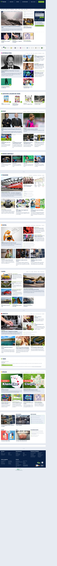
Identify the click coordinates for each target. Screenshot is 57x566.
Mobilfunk (11, 1)
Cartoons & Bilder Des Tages (11, 93)
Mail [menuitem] (24, 9)
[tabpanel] (12, 21)
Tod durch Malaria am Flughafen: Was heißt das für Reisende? (28, 16)
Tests (30, 271)
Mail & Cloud (33, 1)
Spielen (4, 372)
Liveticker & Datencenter (41, 111)
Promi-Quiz (17, 455)
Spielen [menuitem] (22, 9)
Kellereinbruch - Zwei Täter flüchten (35, 436)
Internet (17, 1)
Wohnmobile (35, 271)
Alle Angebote (41, 1)
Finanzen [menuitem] (6, 9)
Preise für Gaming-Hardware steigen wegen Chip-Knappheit (29, 244)
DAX (35, 184)
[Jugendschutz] (19, 469)
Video (4, 359)
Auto (3, 271)
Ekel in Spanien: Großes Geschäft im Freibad (36, 417)
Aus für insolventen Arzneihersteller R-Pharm (28, 196)
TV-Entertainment (25, 1)
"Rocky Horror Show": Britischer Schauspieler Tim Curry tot (28, 11)
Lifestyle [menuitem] (16, 9)
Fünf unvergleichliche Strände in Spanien (27, 333)
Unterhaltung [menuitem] (12, 9)
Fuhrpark (39, 271)
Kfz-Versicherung (33, 456)
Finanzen (5, 175)
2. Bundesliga (28, 111)
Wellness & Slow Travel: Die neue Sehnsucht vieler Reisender (29, 334)
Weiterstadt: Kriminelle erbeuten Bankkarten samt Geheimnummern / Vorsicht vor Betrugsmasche (38, 433)
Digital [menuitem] (19, 9)
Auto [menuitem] (9, 9)
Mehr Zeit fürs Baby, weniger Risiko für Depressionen (36, 419)
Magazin (32, 271)
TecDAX (36, 186)
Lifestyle (5, 313)
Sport (4, 111)
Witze (23, 455)
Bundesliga (24, 111)
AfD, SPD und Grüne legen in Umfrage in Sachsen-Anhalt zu (28, 14)
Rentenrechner (40, 455)
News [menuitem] (1, 9)
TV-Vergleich (39, 456)
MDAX (36, 185)
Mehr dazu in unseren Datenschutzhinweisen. (36, 366)
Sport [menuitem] (3, 9)
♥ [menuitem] (28, 9)
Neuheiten (27, 271)
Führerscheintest (42, 271)
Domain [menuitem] (27, 9)
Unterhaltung (7, 53)
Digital (4, 225)
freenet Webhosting (33, 455)
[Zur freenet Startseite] (3, 1)
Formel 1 (37, 111)
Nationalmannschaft (32, 111)
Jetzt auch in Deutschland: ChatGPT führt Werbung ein (29, 243)
